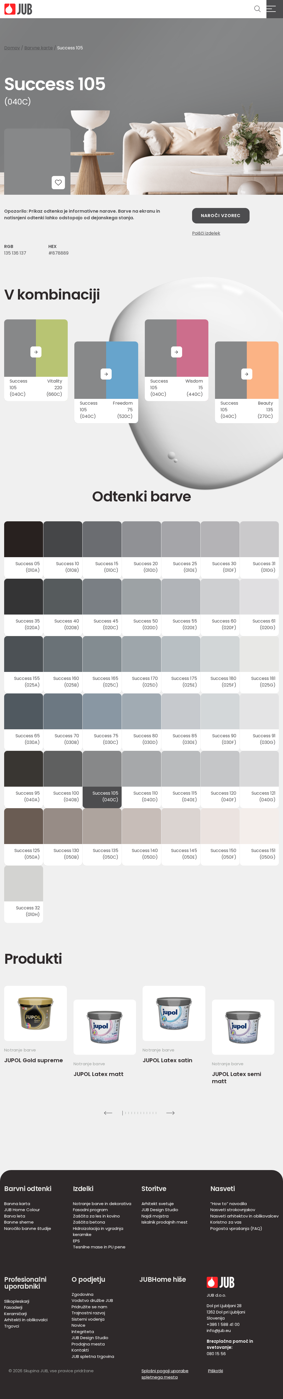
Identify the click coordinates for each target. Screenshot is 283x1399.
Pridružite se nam (89, 1307)
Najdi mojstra (155, 1216)
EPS (76, 1241)
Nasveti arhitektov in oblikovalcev (244, 1216)
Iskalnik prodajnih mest (165, 1222)
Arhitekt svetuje (158, 1203)
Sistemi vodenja (88, 1319)
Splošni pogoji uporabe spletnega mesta (165, 1374)
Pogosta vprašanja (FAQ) (236, 1228)
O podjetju (88, 1279)
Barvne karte (38, 48)
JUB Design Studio (160, 1210)
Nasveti (222, 1188)
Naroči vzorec (221, 215)
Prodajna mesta (88, 1344)
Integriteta (83, 1331)
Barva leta (14, 1216)
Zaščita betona (89, 1222)
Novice (78, 1325)
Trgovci (11, 1326)
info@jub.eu (219, 1330)
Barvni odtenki (27, 1188)
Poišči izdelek (206, 233)
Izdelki (83, 1188)
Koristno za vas (226, 1222)
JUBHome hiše (162, 1279)
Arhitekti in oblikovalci (26, 1320)
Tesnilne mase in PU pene (99, 1247)
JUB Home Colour (22, 1210)
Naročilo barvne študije (27, 1228)
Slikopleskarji (16, 1301)
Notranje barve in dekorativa (102, 1203)
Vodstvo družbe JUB (92, 1300)
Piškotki (215, 1371)
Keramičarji (15, 1314)
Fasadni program (90, 1210)
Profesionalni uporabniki (25, 1283)
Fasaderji (13, 1307)
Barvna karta (17, 1203)
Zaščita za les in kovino (96, 1216)
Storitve (154, 1188)
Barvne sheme (19, 1222)
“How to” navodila (228, 1203)
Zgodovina (82, 1294)
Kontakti (80, 1350)
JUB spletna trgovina (93, 1356)
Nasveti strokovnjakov (232, 1210)
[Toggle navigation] (274, 9)
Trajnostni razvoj (88, 1313)
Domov (12, 48)
